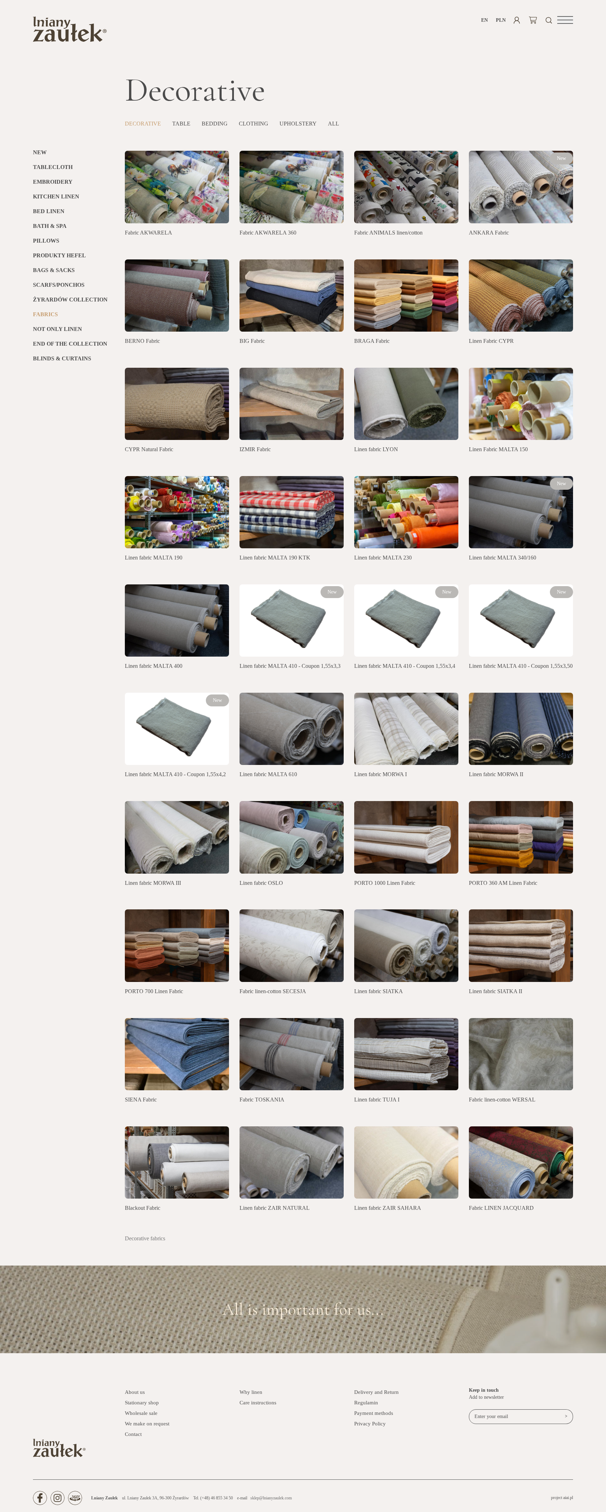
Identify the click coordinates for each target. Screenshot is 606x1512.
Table (181, 124)
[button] (565, 20)
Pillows (46, 241)
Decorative (143, 124)
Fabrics (45, 314)
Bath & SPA (50, 226)
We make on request (147, 1423)
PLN (500, 20)
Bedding (215, 124)
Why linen (251, 1392)
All (333, 124)
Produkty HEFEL (59, 255)
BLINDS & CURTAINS (62, 358)
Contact (133, 1434)
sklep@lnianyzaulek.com (271, 1498)
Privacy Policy (370, 1423)
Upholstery (298, 124)
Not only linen (57, 329)
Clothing (253, 124)
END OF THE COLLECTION (70, 344)
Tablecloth (53, 167)
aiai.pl (568, 1497)
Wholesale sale (141, 1413)
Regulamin (366, 1402)
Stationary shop (142, 1402)
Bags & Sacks (54, 270)
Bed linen (49, 211)
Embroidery (53, 182)
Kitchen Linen (56, 196)
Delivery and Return (376, 1392)
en (484, 20)
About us (135, 1392)
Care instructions (258, 1402)
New (40, 152)
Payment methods (373, 1413)
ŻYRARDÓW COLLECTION (70, 300)
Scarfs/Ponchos (59, 285)
